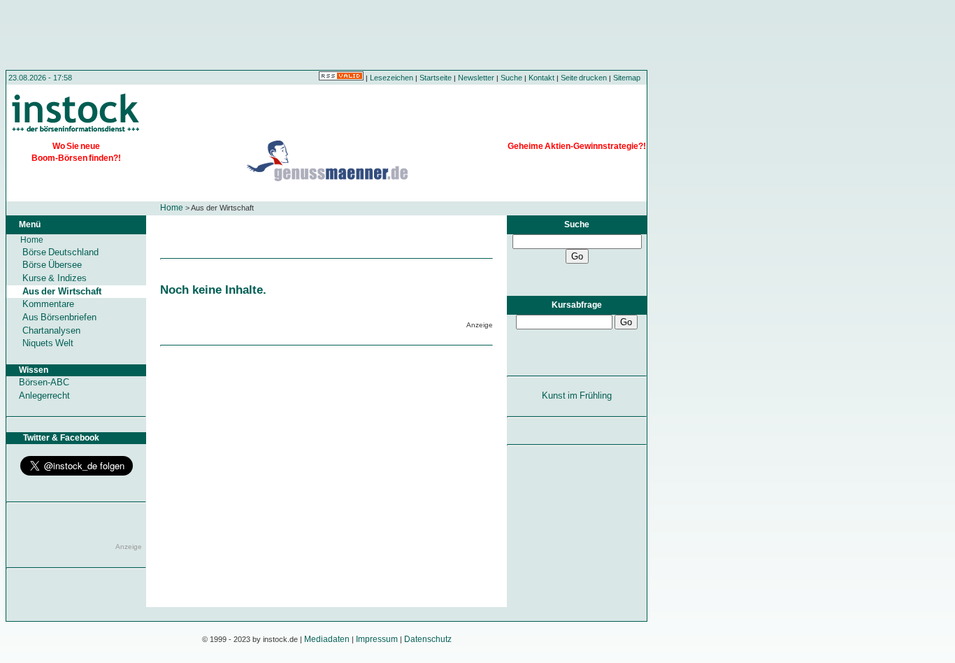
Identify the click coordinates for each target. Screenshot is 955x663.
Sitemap (626, 77)
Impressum (377, 639)
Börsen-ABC (44, 382)
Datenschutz (428, 639)
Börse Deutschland (60, 252)
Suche (511, 77)
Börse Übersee (52, 264)
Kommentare (48, 304)
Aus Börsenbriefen (59, 317)
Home (171, 208)
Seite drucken (584, 77)
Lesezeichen (391, 77)
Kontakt (541, 77)
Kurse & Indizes (54, 278)
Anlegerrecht (44, 395)
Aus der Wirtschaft (61, 291)
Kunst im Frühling (577, 395)
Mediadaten (327, 639)
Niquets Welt (47, 343)
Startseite (435, 77)
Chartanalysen (51, 330)
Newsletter (476, 77)
